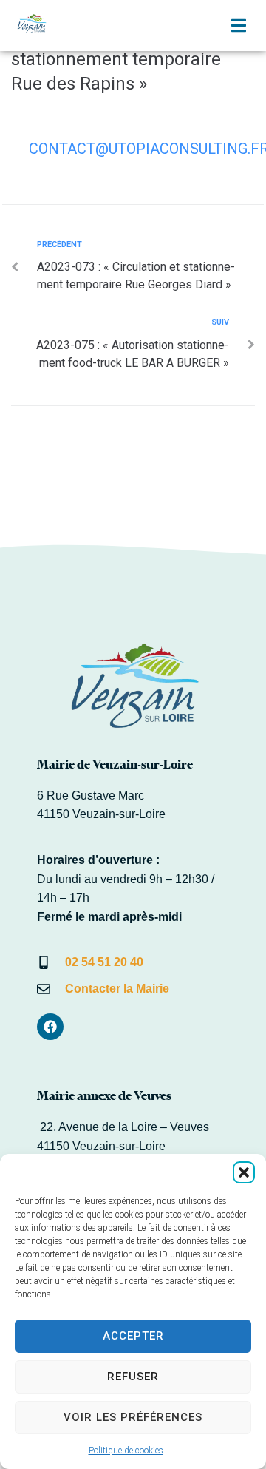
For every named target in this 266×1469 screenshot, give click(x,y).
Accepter (133, 1336)
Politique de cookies (126, 1450)
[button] (243, 1172)
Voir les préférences (133, 1417)
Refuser (133, 1376)
